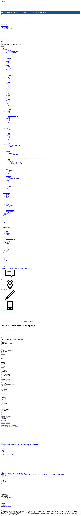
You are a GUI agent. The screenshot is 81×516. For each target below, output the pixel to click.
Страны (4, 57)
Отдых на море (6, 212)
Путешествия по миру (13, 51)
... (3, 48)
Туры (9, 60)
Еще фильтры (3, 420)
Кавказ (7, 199)
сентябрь (7, 249)
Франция (7, 169)
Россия (7, 144)
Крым (7, 203)
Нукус (7, 232)
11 (6, 261)
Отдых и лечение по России (14, 145)
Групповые (8, 243)
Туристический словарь (6, 506)
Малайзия (8, 118)
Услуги (2, 507)
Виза (9, 59)
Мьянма (7, 128)
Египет (7, 86)
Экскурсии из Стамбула (16, 164)
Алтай (7, 195)
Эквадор (7, 180)
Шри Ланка (8, 176)
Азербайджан (8, 58)
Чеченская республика (10, 211)
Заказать (2, 451)
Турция (7, 156)
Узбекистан (8, 165)
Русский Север (9, 206)
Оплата (7, 54)
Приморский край (9, 205)
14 (6, 265)
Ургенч (7, 234)
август (7, 248)
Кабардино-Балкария (10, 198)
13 (6, 264)
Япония (7, 188)
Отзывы (5, 214)
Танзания (8, 151)
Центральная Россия (10, 210)
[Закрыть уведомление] (79, 12)
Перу (7, 140)
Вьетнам (7, 77)
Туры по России (6, 193)
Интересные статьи (5, 502)
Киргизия (8, 103)
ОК (16, 514)
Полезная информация (5, 501)
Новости (2, 504)
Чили (7, 172)
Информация (11, 75)
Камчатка (8, 202)
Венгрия (7, 73)
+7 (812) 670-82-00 (4, 26)
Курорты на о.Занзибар (13, 154)
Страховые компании (10, 56)
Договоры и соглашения (11, 53)
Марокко (7, 125)
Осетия (7, 204)
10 (6, 260)
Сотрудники (8, 50)
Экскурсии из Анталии (16, 162)
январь (7, 247)
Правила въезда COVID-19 (14, 178)
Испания (7, 88)
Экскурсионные (9, 244)
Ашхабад (7, 231)
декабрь (7, 251)
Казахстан (8, 95)
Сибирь (7, 207)
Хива (7, 236)
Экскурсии (10, 68)
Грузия (7, 83)
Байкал (7, 196)
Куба (7, 114)
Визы (9, 122)
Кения (7, 100)
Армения (7, 65)
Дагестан (7, 197)
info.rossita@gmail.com (8, 498)
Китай (7, 107)
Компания (5, 49)
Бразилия (8, 69)
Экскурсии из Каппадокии (16, 163)
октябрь (7, 250)
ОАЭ (7, 135)
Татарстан (8, 208)
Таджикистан (8, 148)
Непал (7, 131)
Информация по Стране (13, 116)
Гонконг (7, 80)
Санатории (10, 146)
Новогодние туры (7, 213)
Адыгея (7, 194)
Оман (7, 138)
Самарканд (8, 233)
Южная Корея (9, 184)
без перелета (8, 241)
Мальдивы (8, 121)
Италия (7, 92)
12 (6, 262)
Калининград (8, 201)
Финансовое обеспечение (11, 52)
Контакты (5, 215)
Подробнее (3, 322)
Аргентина (8, 61)
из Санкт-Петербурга (10, 239)
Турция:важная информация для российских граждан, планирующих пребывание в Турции (28, 157)
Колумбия (8, 111)
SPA (9, 93)
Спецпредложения (5, 505)
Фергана (7, 235)
